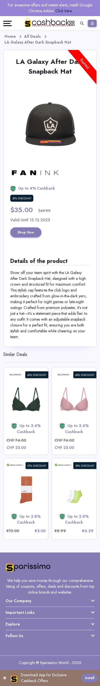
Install (89, 677)
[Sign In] (92, 23)
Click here (63, 11)
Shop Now (26, 232)
